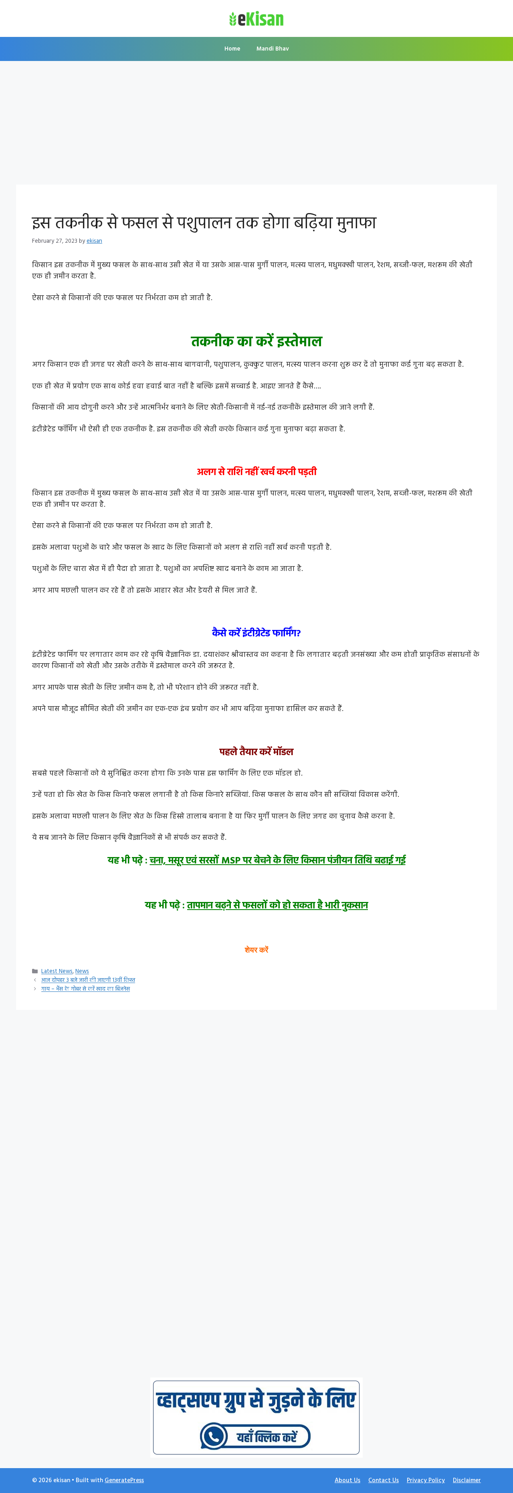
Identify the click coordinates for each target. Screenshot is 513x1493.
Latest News (57, 972)
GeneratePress (124, 1480)
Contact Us (383, 1480)
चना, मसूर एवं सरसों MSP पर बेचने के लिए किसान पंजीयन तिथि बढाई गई (278, 861)
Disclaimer (467, 1480)
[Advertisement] (256, 125)
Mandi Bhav (272, 49)
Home (232, 49)
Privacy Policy (426, 1480)
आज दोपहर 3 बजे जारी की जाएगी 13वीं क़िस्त (88, 980)
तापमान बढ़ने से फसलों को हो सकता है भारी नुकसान (277, 906)
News (82, 972)
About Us (347, 1480)
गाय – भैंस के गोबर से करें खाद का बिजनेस (85, 989)
